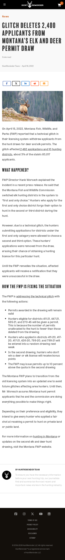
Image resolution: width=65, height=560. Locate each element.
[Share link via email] (44, 83)
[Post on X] (16, 83)
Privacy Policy (32, 524)
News (5, 16)
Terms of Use (32, 520)
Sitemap (32, 538)
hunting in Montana (45, 436)
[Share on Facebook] (7, 83)
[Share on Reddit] (35, 83)
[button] (4, 4)
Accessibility (32, 529)
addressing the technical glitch (35, 296)
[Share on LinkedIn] (25, 83)
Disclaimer (32, 533)
